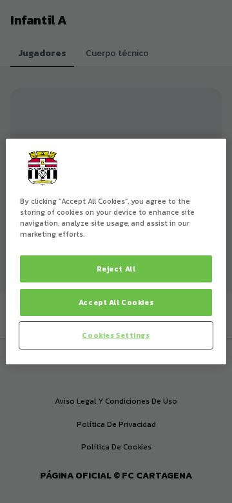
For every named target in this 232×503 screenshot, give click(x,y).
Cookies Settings (116, 335)
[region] (116, 251)
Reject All (116, 268)
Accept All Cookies (116, 302)
